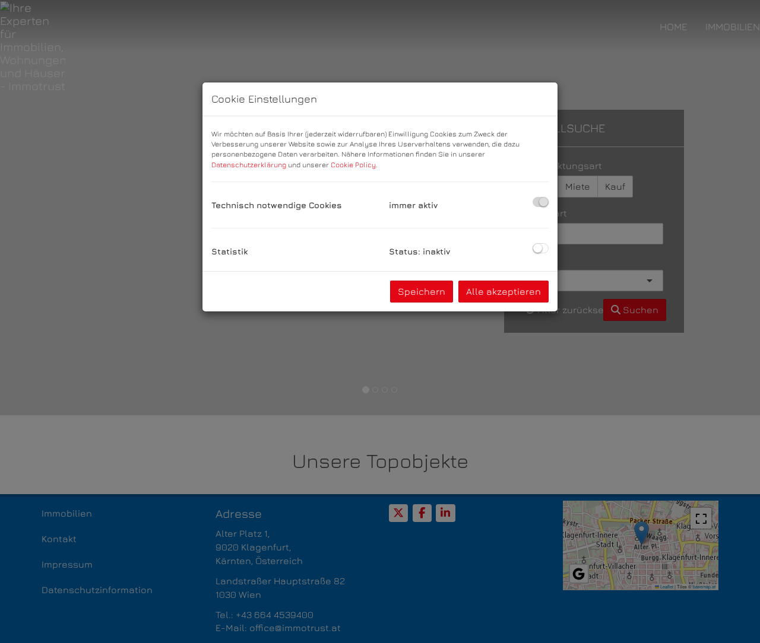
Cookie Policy (353, 164)
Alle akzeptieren (503, 291)
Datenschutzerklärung (248, 164)
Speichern (421, 291)
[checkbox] (541, 202)
